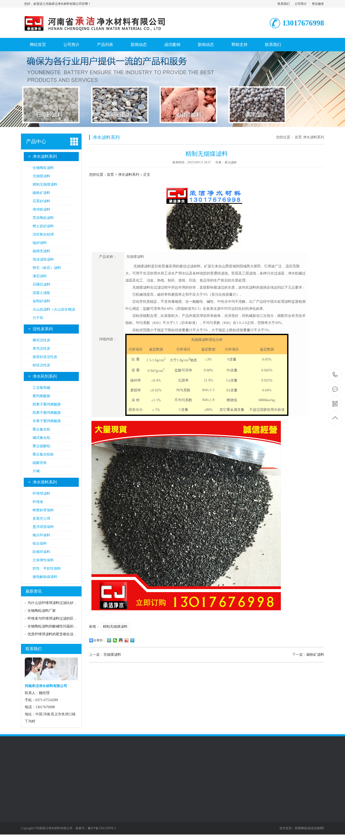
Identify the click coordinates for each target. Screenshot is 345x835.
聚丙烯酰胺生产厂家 (162, 769)
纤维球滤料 (41, 493)
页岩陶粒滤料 (43, 218)
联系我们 (284, 4)
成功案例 (172, 44)
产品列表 (105, 44)
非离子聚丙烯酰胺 (47, 421)
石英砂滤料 (41, 201)
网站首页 (38, 44)
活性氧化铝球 (43, 234)
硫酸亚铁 (40, 463)
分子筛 (38, 318)
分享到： (99, 640)
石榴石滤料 (41, 284)
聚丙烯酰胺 (41, 396)
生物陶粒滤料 (43, 168)
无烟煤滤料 (41, 176)
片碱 (36, 471)
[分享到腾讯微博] (132, 640)
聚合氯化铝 (41, 429)
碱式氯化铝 (41, 438)
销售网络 (28, 806)
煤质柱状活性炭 (45, 357)
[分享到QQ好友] (121, 640)
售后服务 (318, 4)
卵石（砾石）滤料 (47, 268)
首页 (298, 137)
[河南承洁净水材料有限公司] (109, 32)
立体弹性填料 (43, 560)
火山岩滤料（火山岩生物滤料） (54, 311)
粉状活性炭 (41, 365)
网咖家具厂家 (92, 769)
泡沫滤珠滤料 (43, 259)
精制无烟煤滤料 (45, 184)
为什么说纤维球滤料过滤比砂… (52, 603)
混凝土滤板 (41, 293)
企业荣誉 (133, 806)
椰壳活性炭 (41, 340)
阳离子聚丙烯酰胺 (47, 413)
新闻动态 (139, 44)
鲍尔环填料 (41, 535)
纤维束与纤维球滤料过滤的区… (52, 618)
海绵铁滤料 (41, 209)
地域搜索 (133, 821)
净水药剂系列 (45, 376)
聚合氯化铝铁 (43, 454)
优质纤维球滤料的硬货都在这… (52, 634)
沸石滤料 (40, 276)
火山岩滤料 (114, 769)
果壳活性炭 (41, 348)
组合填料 (40, 543)
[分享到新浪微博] (127, 640)
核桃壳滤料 (41, 251)
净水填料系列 (45, 482)
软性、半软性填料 (47, 568)
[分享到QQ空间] (109, 640)
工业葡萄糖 (41, 388)
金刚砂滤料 (41, 301)
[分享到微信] (115, 640)
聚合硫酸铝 (41, 446)
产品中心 (36, 141)
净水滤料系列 (45, 156)
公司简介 (301, 4)
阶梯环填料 (41, 552)
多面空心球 (41, 518)
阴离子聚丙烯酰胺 (47, 404)
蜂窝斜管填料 (43, 510)
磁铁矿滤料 (41, 193)
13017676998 (335, 375)
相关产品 (133, 813)
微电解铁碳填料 (45, 577)
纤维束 (38, 502)
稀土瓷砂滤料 (43, 226)
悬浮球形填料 (43, 527)
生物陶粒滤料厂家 (42, 611)
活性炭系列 (43, 329)
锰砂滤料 (40, 243)
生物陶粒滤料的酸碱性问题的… (52, 626)
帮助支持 (239, 44)
